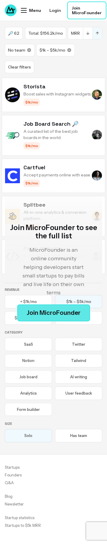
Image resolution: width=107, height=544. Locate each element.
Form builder (28, 409)
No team (16, 50)
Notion (28, 360)
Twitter (78, 344)
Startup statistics (19, 517)
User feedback (78, 393)
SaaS (28, 344)
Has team (78, 435)
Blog (8, 496)
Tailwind (78, 360)
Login (55, 10)
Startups (12, 467)
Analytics (28, 393)
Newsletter (14, 504)
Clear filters (19, 67)
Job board (28, 376)
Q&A (9, 482)
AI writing (78, 376)
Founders (13, 475)
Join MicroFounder (87, 10)
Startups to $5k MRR (23, 525)
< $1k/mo (28, 301)
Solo (28, 435)
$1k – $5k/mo (52, 50)
